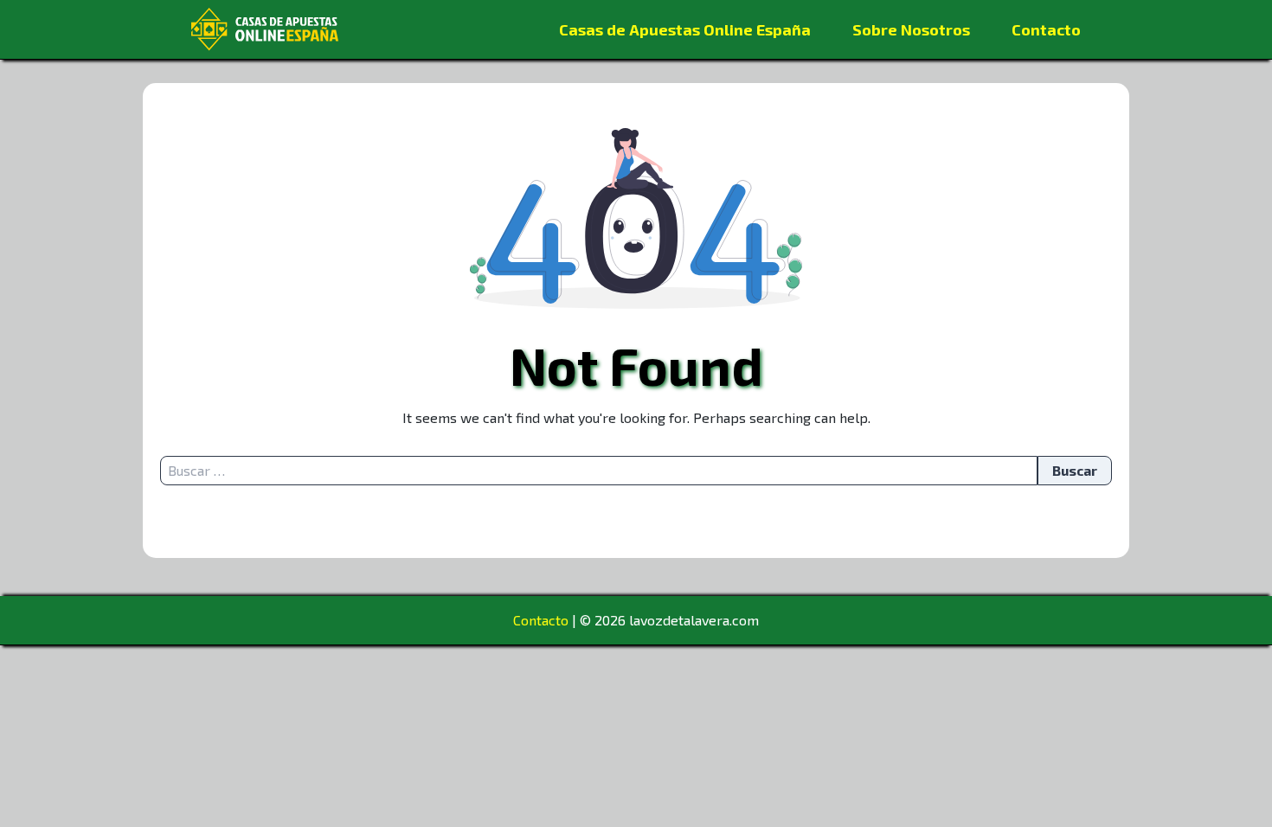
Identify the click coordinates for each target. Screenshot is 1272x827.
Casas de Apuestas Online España (685, 29)
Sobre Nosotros (911, 29)
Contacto (1046, 29)
